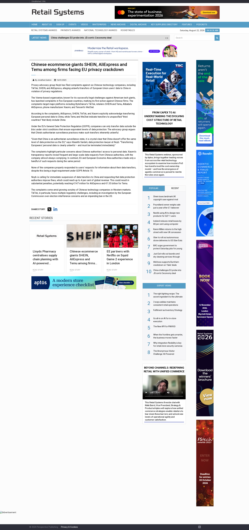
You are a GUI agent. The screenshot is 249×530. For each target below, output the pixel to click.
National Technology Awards (100, 30)
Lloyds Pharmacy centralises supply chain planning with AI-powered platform (45, 259)
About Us (47, 24)
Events (72, 24)
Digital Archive (138, 24)
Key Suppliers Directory (164, 24)
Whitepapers (99, 24)
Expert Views (164, 285)
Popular (153, 188)
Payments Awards (71, 30)
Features (187, 24)
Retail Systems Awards (44, 30)
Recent (175, 188)
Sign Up (60, 24)
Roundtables (128, 30)
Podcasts (201, 24)
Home (34, 24)
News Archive (118, 24)
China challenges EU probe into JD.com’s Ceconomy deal (81, 37)
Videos (84, 24)
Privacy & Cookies (69, 527)
